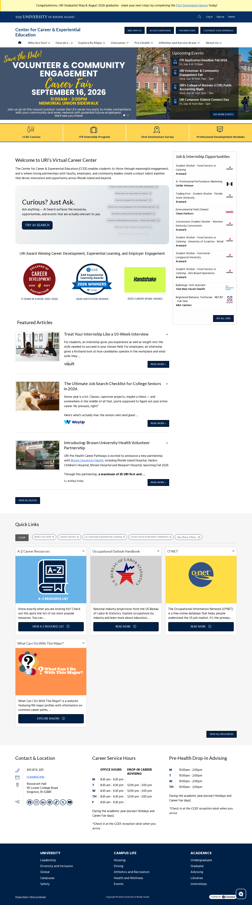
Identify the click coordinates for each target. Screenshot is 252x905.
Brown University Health (87, 460)
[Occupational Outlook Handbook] (126, 579)
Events (118, 884)
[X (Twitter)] (63, 802)
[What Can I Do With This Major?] (51, 671)
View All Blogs (27, 500)
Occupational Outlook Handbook (116, 551)
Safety (45, 884)
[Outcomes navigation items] (128, 42)
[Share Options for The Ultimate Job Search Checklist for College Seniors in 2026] (167, 384)
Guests (231, 17)
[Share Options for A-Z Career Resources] (83, 551)
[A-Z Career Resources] (51, 579)
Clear (21, 538)
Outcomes (118, 42)
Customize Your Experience (218, 31)
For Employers (187, 31)
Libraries (197, 878)
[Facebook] (30, 802)
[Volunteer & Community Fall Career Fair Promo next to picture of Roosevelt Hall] (126, 83)
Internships (199, 884)
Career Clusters (68, 537)
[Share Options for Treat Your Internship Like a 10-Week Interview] (167, 334)
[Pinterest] (50, 802)
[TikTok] (56, 802)
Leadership (48, 860)
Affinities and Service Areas (177, 42)
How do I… (63, 42)
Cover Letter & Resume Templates (149, 537)
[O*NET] (201, 579)
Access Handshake (160, 31)
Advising (197, 872)
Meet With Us (134, 31)
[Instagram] (36, 802)
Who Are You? (37, 42)
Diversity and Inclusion (56, 866)
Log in (209, 17)
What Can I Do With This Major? (40, 643)
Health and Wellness (128, 878)
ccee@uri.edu (35, 777)
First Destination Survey (192, 5)
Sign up (220, 17)
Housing (119, 860)
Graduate (197, 866)
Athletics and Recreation (131, 872)
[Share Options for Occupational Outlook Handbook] (158, 551)
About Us (212, 42)
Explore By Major (90, 42)
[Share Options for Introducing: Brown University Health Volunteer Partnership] (167, 443)
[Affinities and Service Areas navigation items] (199, 42)
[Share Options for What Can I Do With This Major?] (83, 643)
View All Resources (222, 734)
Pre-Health (142, 42)
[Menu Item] (20, 42)
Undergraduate (201, 860)
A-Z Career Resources (33, 551)
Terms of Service (38, 897)
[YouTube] (70, 802)
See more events (223, 114)
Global (45, 872)
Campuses (47, 878)
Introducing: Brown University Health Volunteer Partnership (107, 445)
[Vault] (69, 363)
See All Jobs (223, 318)
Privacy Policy (21, 897)
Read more (158, 364)
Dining (118, 866)
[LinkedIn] (43, 802)
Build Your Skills (42, 537)
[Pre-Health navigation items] (153, 42)
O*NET (172, 551)
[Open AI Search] (241, 894)
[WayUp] (74, 422)
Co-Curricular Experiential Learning (103, 537)
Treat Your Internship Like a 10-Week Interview (106, 333)
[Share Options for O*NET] (233, 551)
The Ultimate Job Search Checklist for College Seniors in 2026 (112, 386)
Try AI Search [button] (37, 225)
